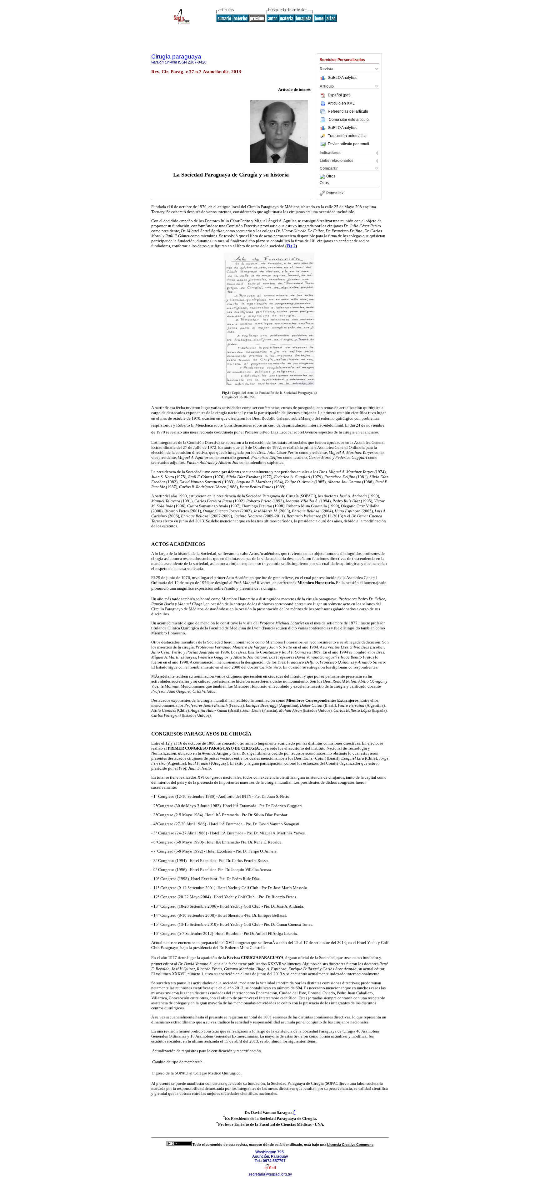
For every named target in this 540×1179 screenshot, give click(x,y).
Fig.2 (291, 245)
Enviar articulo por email (348, 144)
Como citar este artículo (349, 119)
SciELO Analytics (342, 77)
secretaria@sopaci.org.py (270, 1174)
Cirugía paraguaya (176, 56)
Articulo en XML (341, 103)
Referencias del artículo (348, 111)
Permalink (334, 193)
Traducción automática (347, 136)
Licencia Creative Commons (350, 1144)
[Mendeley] (323, 176)
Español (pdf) (339, 95)
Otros (330, 176)
